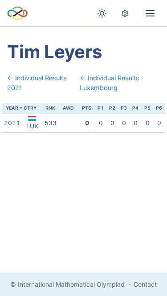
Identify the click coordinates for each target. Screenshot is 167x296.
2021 (12, 122)
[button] (32, 108)
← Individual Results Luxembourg (109, 82)
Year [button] (12, 108)
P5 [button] (147, 108)
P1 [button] (101, 108)
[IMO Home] (17, 13)
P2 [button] (112, 108)
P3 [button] (124, 108)
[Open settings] (125, 13)
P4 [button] (135, 108)
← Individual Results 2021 (37, 82)
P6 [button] (159, 108)
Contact (145, 284)
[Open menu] (150, 13)
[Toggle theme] (102, 13)
